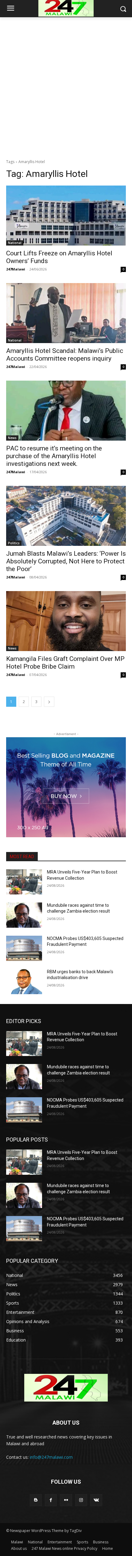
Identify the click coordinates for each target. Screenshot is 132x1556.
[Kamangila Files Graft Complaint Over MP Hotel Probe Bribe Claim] (66, 621)
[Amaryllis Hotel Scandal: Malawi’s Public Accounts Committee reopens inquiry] (66, 313)
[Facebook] (51, 1500)
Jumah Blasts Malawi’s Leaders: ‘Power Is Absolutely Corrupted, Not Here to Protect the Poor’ (66, 561)
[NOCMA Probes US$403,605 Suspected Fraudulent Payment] (24, 948)
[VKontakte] (96, 1500)
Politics (14, 543)
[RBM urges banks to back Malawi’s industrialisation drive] (24, 981)
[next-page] (49, 702)
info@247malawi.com (51, 1457)
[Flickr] (66, 1500)
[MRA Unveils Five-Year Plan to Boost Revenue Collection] (24, 881)
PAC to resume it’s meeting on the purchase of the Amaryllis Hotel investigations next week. (54, 456)
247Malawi (15, 269)
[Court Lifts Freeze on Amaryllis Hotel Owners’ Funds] (66, 216)
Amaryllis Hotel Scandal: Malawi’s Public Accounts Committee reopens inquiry (64, 354)
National (14, 243)
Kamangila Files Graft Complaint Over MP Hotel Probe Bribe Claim (65, 662)
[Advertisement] (66, 86)
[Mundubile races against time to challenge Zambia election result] (24, 915)
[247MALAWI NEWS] (66, 1388)
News (12, 438)
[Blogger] (36, 1500)
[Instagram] (81, 1500)
